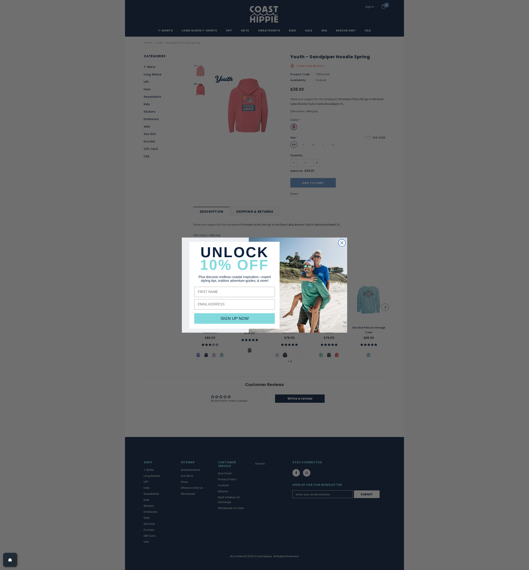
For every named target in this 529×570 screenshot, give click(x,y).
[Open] (10, 560)
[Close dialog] (342, 242)
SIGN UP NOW (234, 318)
